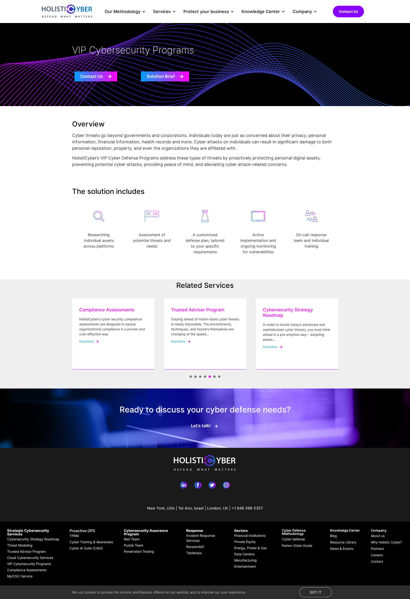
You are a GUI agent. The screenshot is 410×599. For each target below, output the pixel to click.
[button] (125, 11)
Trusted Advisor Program (197, 310)
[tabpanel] (113, 334)
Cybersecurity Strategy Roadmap (288, 312)
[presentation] (190, 376)
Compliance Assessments (107, 310)
